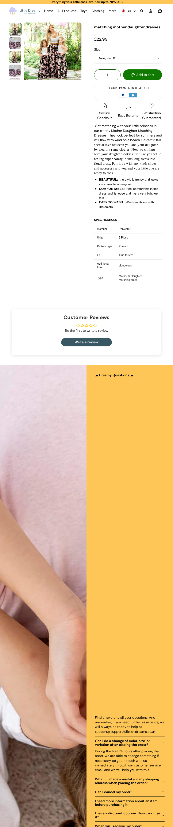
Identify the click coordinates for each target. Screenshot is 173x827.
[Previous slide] (27, 51)
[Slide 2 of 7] (15, 43)
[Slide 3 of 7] (15, 57)
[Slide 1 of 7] (15, 29)
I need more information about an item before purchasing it (126, 803)
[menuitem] (113, 11)
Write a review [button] (86, 342)
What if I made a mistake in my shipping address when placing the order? (127, 781)
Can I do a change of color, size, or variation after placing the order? (122, 743)
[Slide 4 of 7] (15, 71)
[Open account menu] (150, 11)
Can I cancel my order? (113, 792)
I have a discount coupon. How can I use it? (127, 815)
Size (97, 49)
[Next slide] (77, 51)
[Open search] (141, 11)
